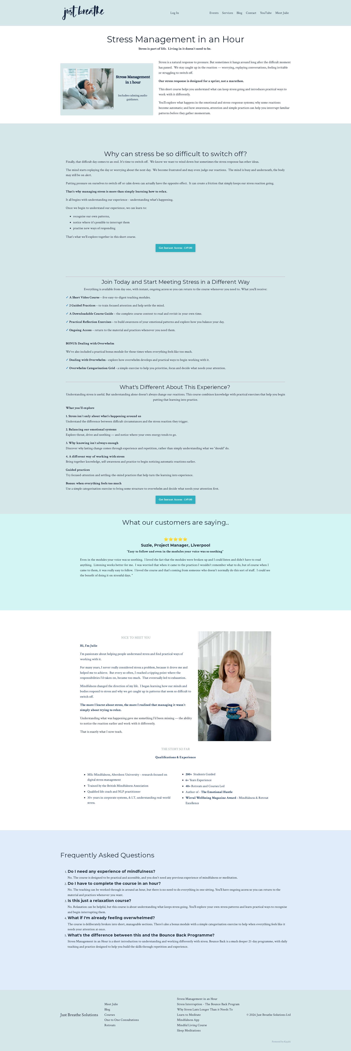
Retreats (109, 1025)
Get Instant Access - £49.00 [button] (175, 248)
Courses (109, 1015)
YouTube (266, 13)
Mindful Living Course (192, 1025)
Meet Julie (282, 13)
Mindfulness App (188, 1020)
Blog (239, 13)
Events (214, 13)
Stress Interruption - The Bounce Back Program (208, 1004)
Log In (174, 13)
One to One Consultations (121, 1020)
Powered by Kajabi (281, 1041)
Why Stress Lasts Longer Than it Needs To (205, 1009)
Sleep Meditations (189, 1030)
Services (227, 13)
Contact (251, 13)
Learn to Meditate (189, 1015)
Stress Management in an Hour (197, 999)
